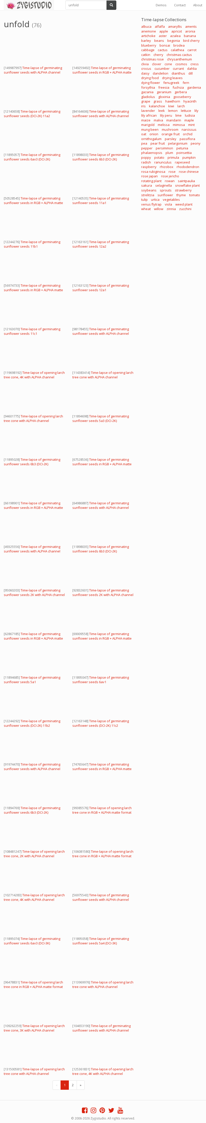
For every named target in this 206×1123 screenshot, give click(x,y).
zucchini (185, 209)
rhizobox (166, 166)
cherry (158, 54)
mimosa (179, 124)
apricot (176, 31)
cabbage (147, 50)
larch (181, 106)
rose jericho (170, 176)
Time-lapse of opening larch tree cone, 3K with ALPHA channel (34, 1028)
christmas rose (152, 59)
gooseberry (182, 96)
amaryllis (175, 26)
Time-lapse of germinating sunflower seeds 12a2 (100, 244)
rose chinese (189, 171)
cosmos (181, 64)
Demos (161, 5)
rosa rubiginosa (153, 171)
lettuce (186, 110)
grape (145, 101)
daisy (145, 73)
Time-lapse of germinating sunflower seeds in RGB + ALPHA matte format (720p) (33, 290)
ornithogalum (151, 139)
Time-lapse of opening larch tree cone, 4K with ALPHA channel (34, 374)
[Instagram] (93, 1111)
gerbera (181, 92)
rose (172, 171)
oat (143, 134)
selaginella (163, 185)
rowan (170, 181)
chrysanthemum (179, 59)
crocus (146, 68)
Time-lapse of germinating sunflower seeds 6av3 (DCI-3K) (32, 940)
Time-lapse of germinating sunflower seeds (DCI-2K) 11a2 (32, 113)
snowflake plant (187, 185)
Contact (180, 5)
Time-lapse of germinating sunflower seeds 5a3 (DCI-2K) (100, 418)
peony (195, 143)
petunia (182, 148)
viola (168, 204)
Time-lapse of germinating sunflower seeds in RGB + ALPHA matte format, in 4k (102, 72)
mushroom (170, 129)
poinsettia (184, 152)
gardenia (194, 87)
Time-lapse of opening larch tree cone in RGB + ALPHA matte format (102, 810)
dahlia (192, 68)
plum (169, 152)
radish (146, 162)
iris (143, 106)
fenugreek (171, 82)
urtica (155, 199)
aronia (190, 31)
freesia (163, 87)
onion (153, 134)
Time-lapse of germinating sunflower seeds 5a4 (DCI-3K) (100, 940)
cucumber (162, 68)
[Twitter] (111, 1111)
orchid (187, 134)
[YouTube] (120, 1111)
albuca (146, 26)
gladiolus (148, 96)
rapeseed (182, 162)
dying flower (150, 82)
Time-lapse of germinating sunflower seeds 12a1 (100, 287)
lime (178, 115)
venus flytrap (151, 204)
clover (156, 64)
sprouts (166, 190)
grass (157, 101)
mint (191, 124)
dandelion (160, 73)
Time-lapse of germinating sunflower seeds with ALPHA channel (33, 70)
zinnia (171, 209)
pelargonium (177, 143)
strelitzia (147, 195)
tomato (194, 195)
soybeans (149, 190)
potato (159, 157)
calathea (177, 50)
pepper (146, 148)
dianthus (178, 73)
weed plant (183, 204)
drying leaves (172, 78)
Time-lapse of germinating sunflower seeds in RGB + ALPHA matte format (33, 203)
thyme (181, 195)
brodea (179, 45)
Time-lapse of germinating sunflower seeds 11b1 (32, 244)
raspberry (149, 166)
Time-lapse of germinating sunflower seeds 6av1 (100, 679)
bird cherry (191, 40)
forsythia (148, 87)
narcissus (189, 129)
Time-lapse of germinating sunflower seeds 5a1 (32, 679)
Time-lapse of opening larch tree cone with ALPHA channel (102, 374)
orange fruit (171, 134)
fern (186, 82)
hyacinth (189, 101)
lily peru (166, 115)
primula (173, 157)
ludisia (190, 115)
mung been (150, 129)
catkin (145, 54)
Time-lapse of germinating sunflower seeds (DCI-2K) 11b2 (32, 723)
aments (191, 26)
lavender (148, 110)
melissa (164, 124)
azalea (175, 36)
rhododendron (188, 166)
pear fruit (157, 143)
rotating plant (151, 181)
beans (159, 40)
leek (161, 110)
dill (190, 73)
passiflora (187, 139)
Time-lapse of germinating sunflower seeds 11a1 (100, 200)
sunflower (165, 195)
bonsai (165, 45)
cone (168, 64)
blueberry (148, 45)
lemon (173, 110)
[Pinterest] (102, 1111)
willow (158, 209)
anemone (148, 31)
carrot (191, 50)
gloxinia (164, 96)
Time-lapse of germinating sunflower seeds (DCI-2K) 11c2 (100, 723)
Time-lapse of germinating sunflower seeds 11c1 (32, 331)
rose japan (149, 176)
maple (189, 120)
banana (190, 36)
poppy (146, 157)
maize (145, 120)
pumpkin (189, 157)
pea (144, 143)
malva (158, 120)
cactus (163, 50)
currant (178, 68)
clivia (145, 64)
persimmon (164, 148)
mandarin (173, 120)
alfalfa (160, 26)
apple (163, 31)
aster (163, 36)
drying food (150, 78)
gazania (147, 92)
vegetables (171, 199)
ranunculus (163, 162)
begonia (173, 40)
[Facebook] (84, 1111)
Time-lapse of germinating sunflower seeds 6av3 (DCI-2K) (32, 156)
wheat (146, 209)
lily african (149, 115)
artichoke (148, 36)
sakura (146, 185)
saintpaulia (186, 181)
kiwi (171, 106)
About (197, 5)
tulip (144, 199)
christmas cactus (179, 54)
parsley (170, 139)
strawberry (183, 190)
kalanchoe (157, 106)
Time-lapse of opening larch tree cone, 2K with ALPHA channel (34, 853)
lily (196, 110)
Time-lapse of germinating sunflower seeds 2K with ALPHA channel (34, 592)
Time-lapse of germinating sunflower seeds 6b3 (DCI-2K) (100, 156)
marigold (147, 124)
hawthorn (172, 101)
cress (194, 64)
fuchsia (178, 87)
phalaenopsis (151, 152)
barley (146, 40)
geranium (164, 92)
